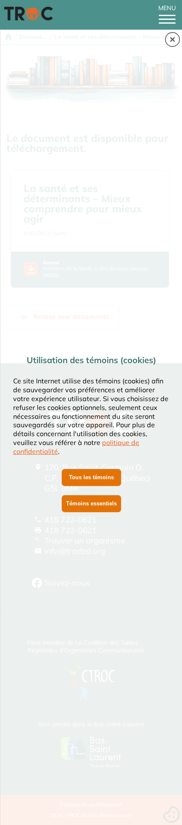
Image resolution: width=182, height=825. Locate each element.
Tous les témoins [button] (91, 477)
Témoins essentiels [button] (91, 503)
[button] (172, 40)
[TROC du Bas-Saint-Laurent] (30, 18)
